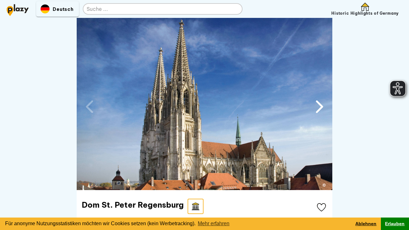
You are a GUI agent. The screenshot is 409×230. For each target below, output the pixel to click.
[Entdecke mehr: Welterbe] (196, 206)
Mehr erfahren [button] (213, 223)
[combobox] (156, 9)
